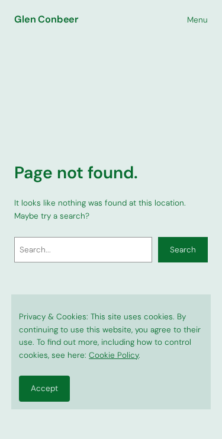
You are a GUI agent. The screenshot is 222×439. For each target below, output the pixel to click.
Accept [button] (44, 388)
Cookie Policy (114, 355)
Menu (197, 20)
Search (183, 250)
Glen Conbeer (46, 19)
